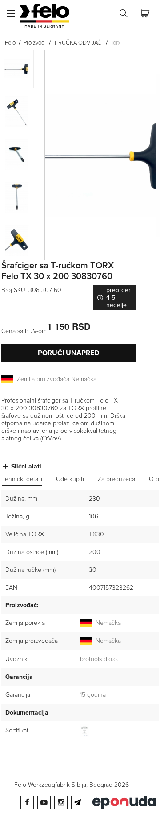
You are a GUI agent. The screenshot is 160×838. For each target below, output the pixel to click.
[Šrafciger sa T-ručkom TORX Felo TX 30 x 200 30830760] (102, 155)
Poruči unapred (68, 353)
